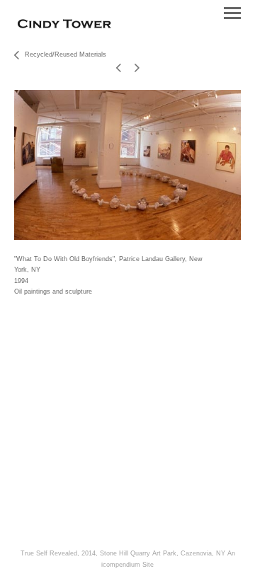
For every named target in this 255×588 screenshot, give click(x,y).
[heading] (64, 25)
